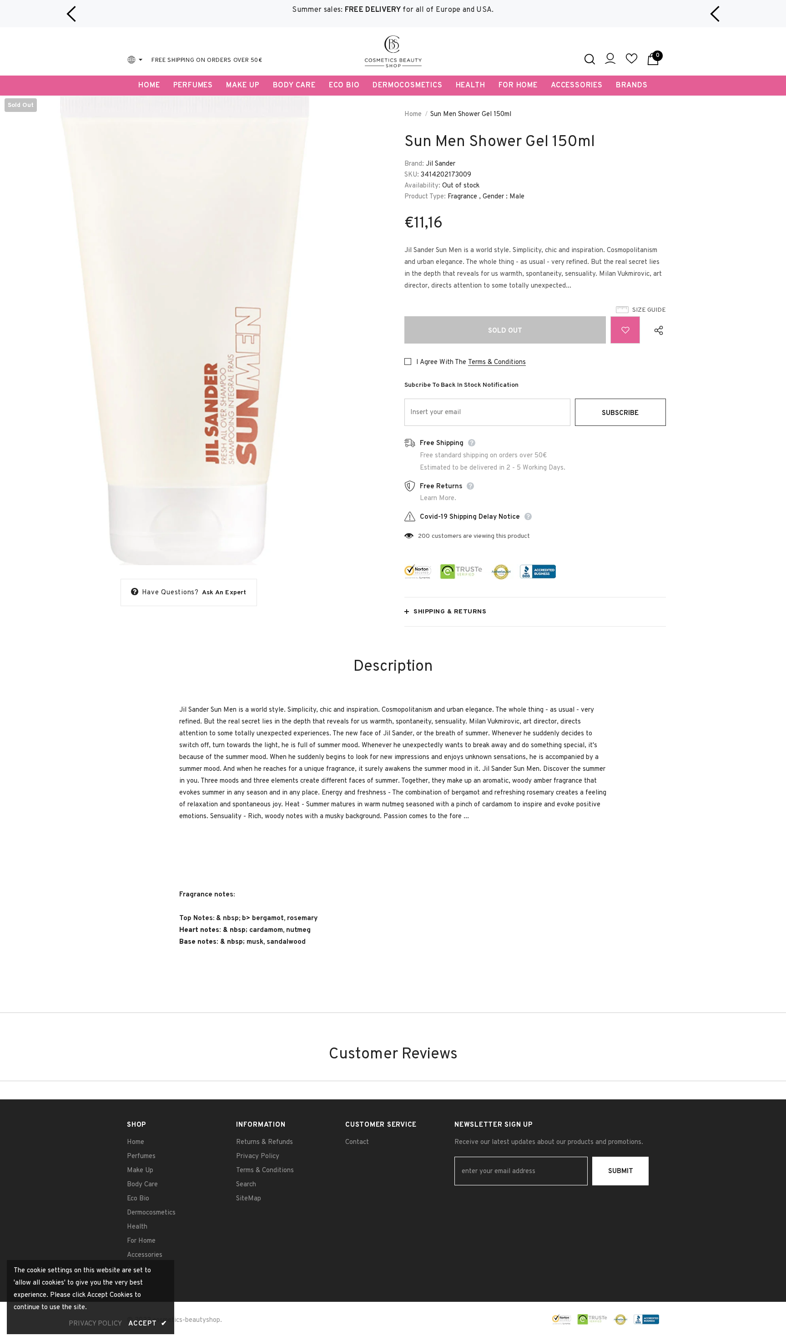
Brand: (414, 164)
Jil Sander (440, 164)
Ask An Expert (224, 593)
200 (424, 536)
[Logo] (393, 51)
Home (413, 114)
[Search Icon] (589, 59)
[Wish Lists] (625, 330)
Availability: (422, 186)
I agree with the (441, 362)
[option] (393, 10)
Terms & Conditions (497, 362)
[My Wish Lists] (631, 62)
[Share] (657, 330)
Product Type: (425, 196)
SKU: (411, 175)
